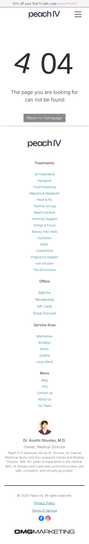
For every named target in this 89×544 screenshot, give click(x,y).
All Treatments (44, 174)
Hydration (44, 238)
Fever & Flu (44, 200)
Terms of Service (44, 510)
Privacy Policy (44, 503)
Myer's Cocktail (44, 212)
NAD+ (44, 244)
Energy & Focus (44, 225)
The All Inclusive (44, 270)
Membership (44, 300)
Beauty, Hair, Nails (44, 231)
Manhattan (44, 336)
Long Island (44, 362)
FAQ (44, 386)
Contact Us (44, 393)
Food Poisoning (45, 187)
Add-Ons (44, 293)
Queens (44, 355)
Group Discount (44, 313)
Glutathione (44, 251)
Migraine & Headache (44, 193)
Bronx (44, 349)
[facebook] (41, 519)
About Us (44, 399)
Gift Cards (44, 306)
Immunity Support (44, 219)
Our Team (44, 405)
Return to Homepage (44, 118)
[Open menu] (78, 14)
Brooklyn (44, 342)
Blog (44, 380)
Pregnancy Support (44, 257)
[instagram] (48, 519)
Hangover (45, 180)
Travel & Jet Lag (44, 206)
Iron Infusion (45, 263)
